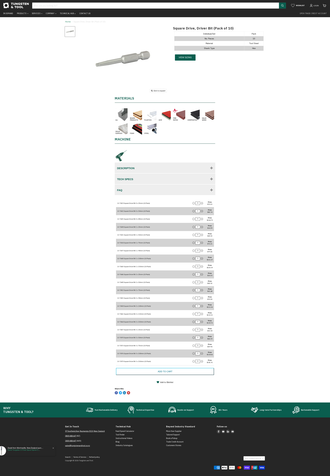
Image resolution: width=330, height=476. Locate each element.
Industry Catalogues (124, 445)
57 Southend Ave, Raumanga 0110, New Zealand (85, 431)
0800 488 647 (70, 436)
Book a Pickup (171, 438)
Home (68, 22)
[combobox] (155, 6)
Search (68, 457)
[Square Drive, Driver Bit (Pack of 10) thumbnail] (70, 31)
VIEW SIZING (185, 57)
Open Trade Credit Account (313, 13)
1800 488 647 (70, 441)
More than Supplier (174, 431)
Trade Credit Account (175, 442)
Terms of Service (79, 457)
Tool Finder (120, 434)
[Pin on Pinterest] (128, 392)
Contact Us (85, 13)
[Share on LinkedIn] (124, 392)
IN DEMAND (8, 13)
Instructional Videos (124, 438)
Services (36, 13)
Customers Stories (173, 445)
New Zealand (253, 458)
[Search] (282, 6)
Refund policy (94, 457)
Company (50, 13)
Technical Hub (67, 13)
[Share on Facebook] (116, 392)
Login (316, 6)
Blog (117, 442)
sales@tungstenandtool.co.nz (77, 445)
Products (22, 13)
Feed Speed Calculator (125, 431)
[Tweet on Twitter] (120, 392)
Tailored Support (173, 434)
